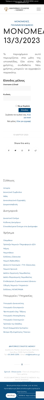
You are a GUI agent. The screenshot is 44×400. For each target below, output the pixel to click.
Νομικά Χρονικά (10, 269)
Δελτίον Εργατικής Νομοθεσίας (16, 273)
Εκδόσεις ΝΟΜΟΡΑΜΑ (13, 289)
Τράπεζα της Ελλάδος (12, 324)
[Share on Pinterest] (29, 150)
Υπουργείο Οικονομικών (13, 320)
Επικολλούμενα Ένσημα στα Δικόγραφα (20, 226)
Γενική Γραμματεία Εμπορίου (15, 328)
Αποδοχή (11, 395)
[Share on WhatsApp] (22, 150)
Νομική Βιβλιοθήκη (11, 261)
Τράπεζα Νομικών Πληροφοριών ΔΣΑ (19, 244)
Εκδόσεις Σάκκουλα (12, 257)
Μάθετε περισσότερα (28, 395)
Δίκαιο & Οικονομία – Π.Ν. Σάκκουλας (19, 265)
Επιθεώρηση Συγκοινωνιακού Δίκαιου (19, 281)
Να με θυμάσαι (24, 106)
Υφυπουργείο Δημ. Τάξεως (14, 312)
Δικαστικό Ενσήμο (11, 218)
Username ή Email (10, 84)
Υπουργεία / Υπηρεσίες (18, 296)
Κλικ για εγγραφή (24, 121)
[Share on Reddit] (35, 150)
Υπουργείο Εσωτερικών (13, 307)
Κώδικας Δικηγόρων (12, 222)
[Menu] (37, 9)
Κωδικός (7, 94)
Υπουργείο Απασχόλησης (14, 316)
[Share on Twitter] (15, 150)
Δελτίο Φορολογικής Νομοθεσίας (17, 277)
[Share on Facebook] (9, 150)
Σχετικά (7, 372)
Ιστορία (6, 188)
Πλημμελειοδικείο (22, 25)
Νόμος (6, 249)
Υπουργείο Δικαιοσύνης (13, 303)
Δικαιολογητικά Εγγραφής (14, 200)
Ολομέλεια (7, 240)
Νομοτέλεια (8, 253)
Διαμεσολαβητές (10, 204)
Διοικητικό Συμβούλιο (12, 192)
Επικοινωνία (16, 372)
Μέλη (5, 196)
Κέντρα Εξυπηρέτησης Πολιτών (16, 332)
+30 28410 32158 (28, 1)
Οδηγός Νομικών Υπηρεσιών (15, 285)
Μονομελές (21, 21)
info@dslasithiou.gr (22, 2)
